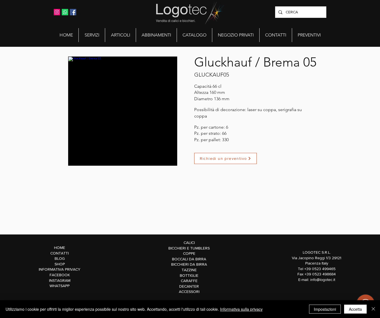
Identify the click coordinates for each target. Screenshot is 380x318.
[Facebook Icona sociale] (73, 12)
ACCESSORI (189, 291)
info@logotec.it (322, 279)
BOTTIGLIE (189, 275)
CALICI (189, 242)
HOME (59, 247)
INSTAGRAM (59, 280)
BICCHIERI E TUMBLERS (189, 248)
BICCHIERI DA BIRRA (189, 264)
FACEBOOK (60, 275)
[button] (92, 35)
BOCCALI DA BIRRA (189, 259)
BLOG (60, 258)
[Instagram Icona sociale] (57, 12)
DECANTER (189, 286)
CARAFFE (189, 280)
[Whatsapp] (65, 12)
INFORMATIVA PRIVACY (59, 269)
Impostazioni (325, 309)
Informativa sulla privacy (241, 309)
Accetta (355, 309)
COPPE (189, 253)
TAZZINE (189, 270)
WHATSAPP (60, 285)
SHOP (60, 264)
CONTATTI (59, 253)
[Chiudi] (373, 309)
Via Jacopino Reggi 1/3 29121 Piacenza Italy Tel (316, 263)
